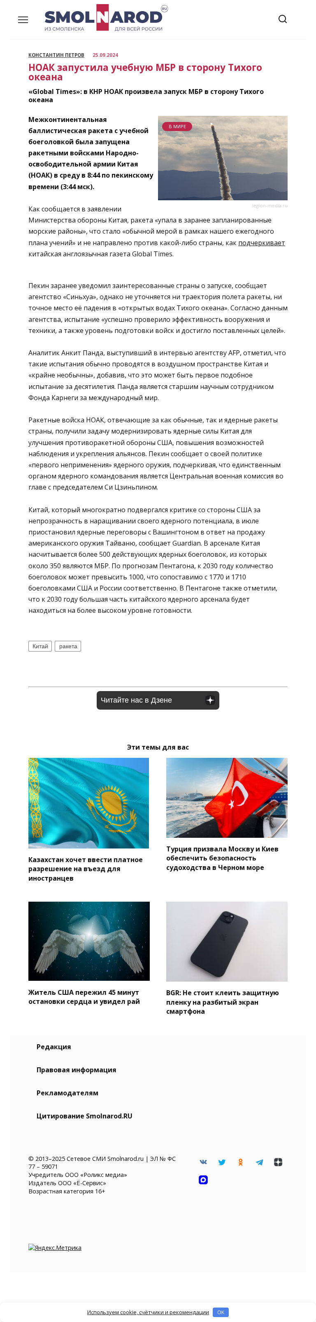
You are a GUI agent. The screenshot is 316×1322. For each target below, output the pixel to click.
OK (221, 1312)
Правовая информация (76, 1069)
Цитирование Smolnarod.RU (84, 1115)
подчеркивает (261, 242)
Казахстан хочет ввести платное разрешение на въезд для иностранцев (85, 869)
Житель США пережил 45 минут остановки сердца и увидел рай (84, 996)
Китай (40, 646)
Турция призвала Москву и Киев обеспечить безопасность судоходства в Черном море (222, 858)
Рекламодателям (67, 1092)
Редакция (54, 1046)
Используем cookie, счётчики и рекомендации (148, 1312)
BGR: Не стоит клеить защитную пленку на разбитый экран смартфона (222, 1002)
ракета (68, 646)
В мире (177, 126)
